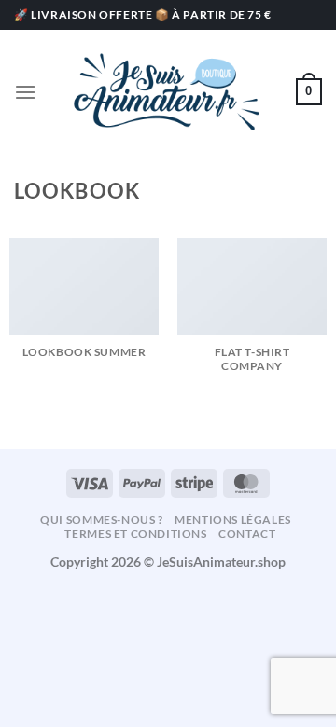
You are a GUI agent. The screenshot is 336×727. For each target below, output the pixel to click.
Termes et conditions (135, 534)
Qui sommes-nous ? (101, 520)
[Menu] (25, 92)
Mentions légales (233, 520)
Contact (246, 534)
